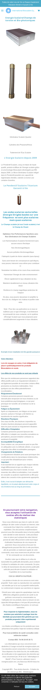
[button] (38, 329)
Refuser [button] (16, 686)
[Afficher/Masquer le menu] (2, 10)
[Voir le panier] (38, 10)
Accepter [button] (32, 686)
